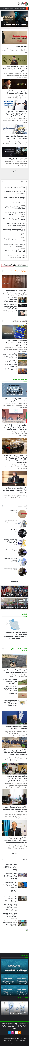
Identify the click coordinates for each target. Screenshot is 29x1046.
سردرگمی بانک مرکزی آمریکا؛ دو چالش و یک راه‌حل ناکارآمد (8, 595)
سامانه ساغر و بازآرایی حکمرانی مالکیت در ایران (14, 24)
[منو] (2, 4)
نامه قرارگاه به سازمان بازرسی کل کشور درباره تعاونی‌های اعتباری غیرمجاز (10, 356)
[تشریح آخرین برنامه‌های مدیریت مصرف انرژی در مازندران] (14, 718)
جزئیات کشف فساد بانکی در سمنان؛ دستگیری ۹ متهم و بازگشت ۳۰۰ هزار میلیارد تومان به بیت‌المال (10, 702)
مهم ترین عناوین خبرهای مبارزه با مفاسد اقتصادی (21, 994)
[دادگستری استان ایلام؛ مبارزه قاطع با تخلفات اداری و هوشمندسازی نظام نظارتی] (22, 898)
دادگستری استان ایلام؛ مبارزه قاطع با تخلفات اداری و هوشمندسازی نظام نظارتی (10, 898)
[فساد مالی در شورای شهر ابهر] (22, 313)
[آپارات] (16, 1032)
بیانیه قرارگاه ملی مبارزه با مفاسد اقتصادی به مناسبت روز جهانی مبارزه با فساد (10, 306)
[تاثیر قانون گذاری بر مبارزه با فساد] (14, 152)
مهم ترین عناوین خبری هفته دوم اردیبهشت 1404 (22, 983)
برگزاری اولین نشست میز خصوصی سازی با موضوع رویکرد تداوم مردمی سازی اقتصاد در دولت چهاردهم (15, 427)
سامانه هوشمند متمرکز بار (11, 549)
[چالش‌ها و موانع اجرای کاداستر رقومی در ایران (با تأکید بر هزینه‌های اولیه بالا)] (22, 543)
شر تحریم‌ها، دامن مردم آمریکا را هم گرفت (16, 607)
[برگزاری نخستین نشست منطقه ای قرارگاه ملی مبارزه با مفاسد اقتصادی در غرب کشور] (14, 478)
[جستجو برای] (4, 4)
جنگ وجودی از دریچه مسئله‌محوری (17, 8)
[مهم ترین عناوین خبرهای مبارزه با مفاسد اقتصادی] (21, 990)
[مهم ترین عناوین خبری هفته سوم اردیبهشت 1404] (14, 966)
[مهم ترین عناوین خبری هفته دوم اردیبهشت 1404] (21, 979)
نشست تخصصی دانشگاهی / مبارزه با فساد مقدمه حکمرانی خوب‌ (15, 400)
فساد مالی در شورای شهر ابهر (10, 311)
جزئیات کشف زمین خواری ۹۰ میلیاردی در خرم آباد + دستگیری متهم (10, 681)
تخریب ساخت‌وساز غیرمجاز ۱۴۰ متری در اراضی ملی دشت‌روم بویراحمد (15, 671)
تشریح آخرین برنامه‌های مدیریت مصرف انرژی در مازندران (16, 727)
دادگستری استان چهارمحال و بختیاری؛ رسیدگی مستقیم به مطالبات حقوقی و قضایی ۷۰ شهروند (15, 809)
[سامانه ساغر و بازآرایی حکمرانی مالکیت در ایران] (14, 19)
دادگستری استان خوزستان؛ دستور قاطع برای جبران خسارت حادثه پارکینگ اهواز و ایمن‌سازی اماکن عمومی (10, 876)
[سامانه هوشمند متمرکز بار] (22, 552)
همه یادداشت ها (14, 581)
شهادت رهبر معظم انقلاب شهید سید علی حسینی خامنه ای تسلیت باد (15, 92)
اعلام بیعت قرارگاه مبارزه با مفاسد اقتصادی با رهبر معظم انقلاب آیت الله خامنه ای (15, 68)
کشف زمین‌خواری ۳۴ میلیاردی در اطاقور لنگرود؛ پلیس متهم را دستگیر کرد (10, 688)
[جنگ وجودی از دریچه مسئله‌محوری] (14, 281)
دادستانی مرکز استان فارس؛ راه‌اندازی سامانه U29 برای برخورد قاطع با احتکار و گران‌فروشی (10, 884)
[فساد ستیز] (23, 3)
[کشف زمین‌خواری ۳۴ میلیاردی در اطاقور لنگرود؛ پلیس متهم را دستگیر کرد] (22, 689)
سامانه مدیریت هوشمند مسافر (10, 568)
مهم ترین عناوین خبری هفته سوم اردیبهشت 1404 (16, 971)
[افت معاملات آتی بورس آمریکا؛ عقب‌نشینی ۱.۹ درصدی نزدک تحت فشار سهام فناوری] (21, 591)
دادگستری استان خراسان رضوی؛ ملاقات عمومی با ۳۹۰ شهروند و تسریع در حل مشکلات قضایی (17, 778)
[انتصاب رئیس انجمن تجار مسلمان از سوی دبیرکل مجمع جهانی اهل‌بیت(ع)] (22, 300)
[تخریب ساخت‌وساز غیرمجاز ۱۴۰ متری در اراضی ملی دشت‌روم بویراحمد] (14, 661)
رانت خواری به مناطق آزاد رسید (11, 370)
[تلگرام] (9, 1032)
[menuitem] (12, 620)
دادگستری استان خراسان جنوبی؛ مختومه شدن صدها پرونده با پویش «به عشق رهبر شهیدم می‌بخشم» (15, 840)
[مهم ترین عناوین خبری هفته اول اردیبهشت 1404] (8, 979)
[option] (14, 19)
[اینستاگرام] (12, 1032)
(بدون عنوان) (14, 890)
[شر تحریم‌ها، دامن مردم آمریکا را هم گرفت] (14, 603)
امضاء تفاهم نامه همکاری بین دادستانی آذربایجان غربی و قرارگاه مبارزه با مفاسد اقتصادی (16, 113)
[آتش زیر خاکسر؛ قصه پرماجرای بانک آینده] (22, 562)
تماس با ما (12, 1043)
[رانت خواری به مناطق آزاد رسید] (22, 371)
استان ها (24, 614)
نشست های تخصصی (18, 379)
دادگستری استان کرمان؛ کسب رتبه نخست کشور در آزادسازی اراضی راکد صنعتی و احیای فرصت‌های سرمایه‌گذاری (10, 906)
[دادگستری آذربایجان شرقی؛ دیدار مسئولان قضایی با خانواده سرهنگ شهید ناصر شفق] (22, 916)
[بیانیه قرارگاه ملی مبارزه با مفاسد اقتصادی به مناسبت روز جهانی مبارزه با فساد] (22, 305)
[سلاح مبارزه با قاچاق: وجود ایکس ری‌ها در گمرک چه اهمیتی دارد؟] (14, 129)
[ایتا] (19, 1032)
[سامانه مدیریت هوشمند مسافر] (22, 571)
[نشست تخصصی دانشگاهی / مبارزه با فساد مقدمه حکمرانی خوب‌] (14, 390)
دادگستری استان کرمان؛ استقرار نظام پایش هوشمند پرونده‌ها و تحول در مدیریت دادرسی (10, 922)
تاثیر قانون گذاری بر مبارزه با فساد (16, 159)
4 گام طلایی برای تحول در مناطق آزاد (17, 1013)
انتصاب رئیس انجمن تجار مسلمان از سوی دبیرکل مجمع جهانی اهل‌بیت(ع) (10, 299)
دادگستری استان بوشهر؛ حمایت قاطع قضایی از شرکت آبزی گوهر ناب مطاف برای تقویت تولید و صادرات (15, 752)
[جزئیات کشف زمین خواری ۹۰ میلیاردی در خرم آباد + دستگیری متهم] (22, 682)
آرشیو (14, 171)
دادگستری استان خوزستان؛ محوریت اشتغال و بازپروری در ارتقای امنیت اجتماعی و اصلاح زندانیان (10, 867)
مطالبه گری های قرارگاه (19, 321)
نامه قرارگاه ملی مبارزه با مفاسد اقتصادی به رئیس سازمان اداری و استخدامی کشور (16, 342)
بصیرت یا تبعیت (21, 46)
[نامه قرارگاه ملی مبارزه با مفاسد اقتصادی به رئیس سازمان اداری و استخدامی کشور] (14, 332)
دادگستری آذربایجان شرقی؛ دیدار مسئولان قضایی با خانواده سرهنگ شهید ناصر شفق (10, 915)
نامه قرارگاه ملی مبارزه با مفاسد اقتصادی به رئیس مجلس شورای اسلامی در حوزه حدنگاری (11, 363)
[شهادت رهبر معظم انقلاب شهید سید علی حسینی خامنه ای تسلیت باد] (14, 84)
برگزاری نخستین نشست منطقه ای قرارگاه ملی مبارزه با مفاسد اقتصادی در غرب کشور (14, 490)
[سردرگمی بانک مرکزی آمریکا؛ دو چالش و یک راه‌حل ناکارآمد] (8, 591)
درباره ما (17, 1043)
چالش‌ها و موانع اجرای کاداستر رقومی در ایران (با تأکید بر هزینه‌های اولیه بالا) (10, 541)
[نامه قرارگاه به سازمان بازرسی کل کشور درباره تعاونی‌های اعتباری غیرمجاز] (22, 356)
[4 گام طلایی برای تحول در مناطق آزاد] (14, 1008)
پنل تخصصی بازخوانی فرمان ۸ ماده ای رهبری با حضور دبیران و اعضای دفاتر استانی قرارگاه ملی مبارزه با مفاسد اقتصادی (15, 459)
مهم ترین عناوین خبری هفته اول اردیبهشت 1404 (8, 983)
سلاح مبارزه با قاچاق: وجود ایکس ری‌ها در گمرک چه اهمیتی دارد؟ (16, 137)
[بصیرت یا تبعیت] (14, 37)
